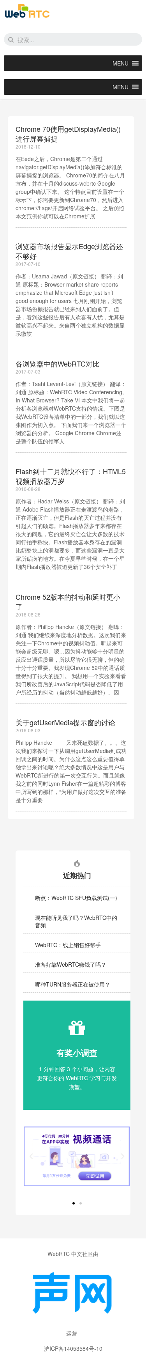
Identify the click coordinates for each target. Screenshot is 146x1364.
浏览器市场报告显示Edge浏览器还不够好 (69, 251)
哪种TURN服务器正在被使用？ (72, 984)
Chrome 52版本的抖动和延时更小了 (68, 601)
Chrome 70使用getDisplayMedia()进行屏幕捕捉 (68, 133)
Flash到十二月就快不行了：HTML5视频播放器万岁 (71, 476)
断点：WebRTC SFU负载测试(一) (76, 898)
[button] (120, 63)
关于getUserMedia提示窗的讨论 (65, 722)
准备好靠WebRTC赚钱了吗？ (70, 964)
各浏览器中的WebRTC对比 (58, 363)
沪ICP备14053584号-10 (73, 1348)
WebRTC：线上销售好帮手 (68, 945)
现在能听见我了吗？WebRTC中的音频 (76, 921)
